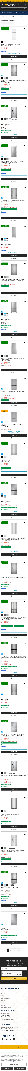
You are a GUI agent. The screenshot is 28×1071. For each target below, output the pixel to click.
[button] (2, 4)
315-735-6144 (7, 1021)
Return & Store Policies (6, 1007)
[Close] (26, 1055)
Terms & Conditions (14, 1050)
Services (3, 1002)
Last (19, 950)
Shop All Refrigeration (23, 16)
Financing (3, 1000)
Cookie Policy (12, 1061)
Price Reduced (4, 997)
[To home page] (10, 5)
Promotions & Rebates (5, 998)
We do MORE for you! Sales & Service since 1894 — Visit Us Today (14, 1)
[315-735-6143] (22, 4)
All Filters (8, 23)
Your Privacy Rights (14, 1064)
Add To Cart (14, 56)
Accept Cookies (20, 1068)
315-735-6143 (11, 1019)
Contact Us (3, 1005)
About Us (3, 1003)
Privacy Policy (14, 1052)
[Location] (18, 4)
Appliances (9, 16)
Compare (15, 59)
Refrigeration (14, 16)
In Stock (3, 993)
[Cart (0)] (25, 4)
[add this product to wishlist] (25, 28)
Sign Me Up (14, 978)
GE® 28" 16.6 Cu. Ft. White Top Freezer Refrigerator (10, 44)
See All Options (14, 119)
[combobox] (20, 23)
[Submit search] (24, 9)
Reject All (7, 1068)
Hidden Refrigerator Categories (8, 18)
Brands (2, 995)
